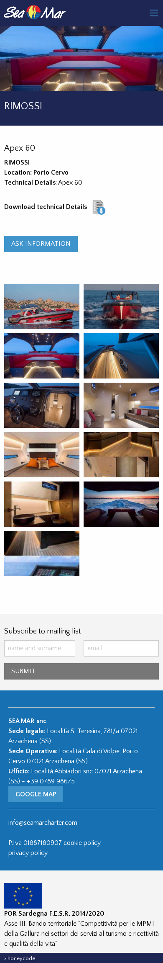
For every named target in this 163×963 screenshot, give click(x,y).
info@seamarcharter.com (42, 823)
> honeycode (19, 958)
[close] (154, 13)
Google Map (35, 794)
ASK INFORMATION (41, 243)
